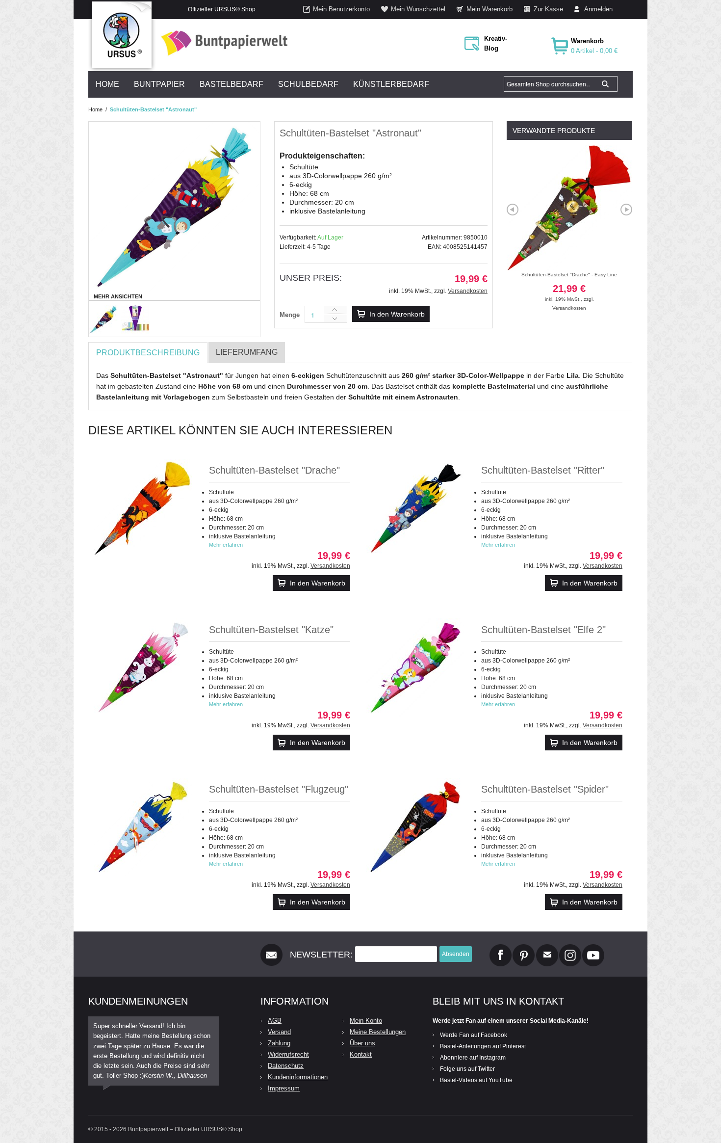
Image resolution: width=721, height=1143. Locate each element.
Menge (290, 315)
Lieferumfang (247, 352)
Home (95, 109)
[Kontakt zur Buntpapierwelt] (547, 948)
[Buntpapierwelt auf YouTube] (593, 948)
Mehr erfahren (226, 545)
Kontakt (361, 1054)
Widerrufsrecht (288, 1054)
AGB (275, 1020)
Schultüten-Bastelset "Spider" (545, 789)
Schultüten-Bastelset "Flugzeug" (278, 789)
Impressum (284, 1088)
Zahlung (279, 1043)
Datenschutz (286, 1065)
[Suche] (605, 84)
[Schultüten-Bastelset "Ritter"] (415, 508)
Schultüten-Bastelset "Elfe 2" (543, 629)
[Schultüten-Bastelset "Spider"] (415, 827)
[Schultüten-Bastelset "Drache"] (143, 508)
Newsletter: (321, 954)
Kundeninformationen (298, 1077)
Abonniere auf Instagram (473, 1057)
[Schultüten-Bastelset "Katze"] (143, 667)
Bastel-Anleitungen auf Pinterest (483, 1046)
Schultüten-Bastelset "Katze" (271, 629)
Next (626, 209)
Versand (279, 1032)
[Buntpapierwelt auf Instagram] (570, 948)
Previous (512, 209)
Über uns (362, 1043)
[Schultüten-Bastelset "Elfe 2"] (415, 667)
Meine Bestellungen (378, 1032)
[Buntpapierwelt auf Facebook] (500, 948)
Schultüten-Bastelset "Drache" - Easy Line (569, 287)
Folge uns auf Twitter (467, 1068)
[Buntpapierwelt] (221, 43)
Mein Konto (366, 1020)
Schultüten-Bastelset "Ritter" (542, 470)
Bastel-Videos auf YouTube (476, 1080)
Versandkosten (468, 291)
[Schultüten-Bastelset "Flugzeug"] (143, 827)
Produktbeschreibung (148, 352)
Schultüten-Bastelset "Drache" (274, 470)
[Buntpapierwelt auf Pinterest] (524, 948)
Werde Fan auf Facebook (473, 1035)
